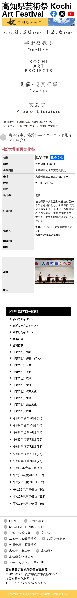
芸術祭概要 (37, 520)
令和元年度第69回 (25, 468)
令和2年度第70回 (24, 461)
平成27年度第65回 (25, 496)
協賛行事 (18, 345)
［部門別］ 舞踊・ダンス (27, 358)
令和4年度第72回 (24, 446)
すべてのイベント (23, 319)
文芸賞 (45, 532)
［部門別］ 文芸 (22, 384)
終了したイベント (23, 332)
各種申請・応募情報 (23, 544)
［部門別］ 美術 (22, 371)
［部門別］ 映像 (22, 411)
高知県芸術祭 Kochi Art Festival (37, 10)
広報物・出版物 (20, 550)
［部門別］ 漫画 (22, 398)
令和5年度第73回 (24, 439)
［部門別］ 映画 (22, 378)
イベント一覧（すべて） (21, 125)
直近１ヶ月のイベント (25, 325)
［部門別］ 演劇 (22, 352)
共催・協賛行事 (20, 532)
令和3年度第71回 (24, 454)
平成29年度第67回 (25, 482)
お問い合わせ (56, 538)
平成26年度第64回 (25, 503)
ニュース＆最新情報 (23, 538)
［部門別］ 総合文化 (25, 404)
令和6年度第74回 (24, 432)
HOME (11, 122)
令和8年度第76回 (24, 418)
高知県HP (48, 550)
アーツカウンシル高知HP (26, 562)
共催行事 (18, 339)
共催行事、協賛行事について (36, 122)
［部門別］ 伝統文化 (25, 391)
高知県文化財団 (19, 578)
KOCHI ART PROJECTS (27, 526)
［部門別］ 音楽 (22, 365)
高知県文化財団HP (22, 556)
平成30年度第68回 (25, 475)
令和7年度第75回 (24, 425)
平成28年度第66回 (25, 489)
